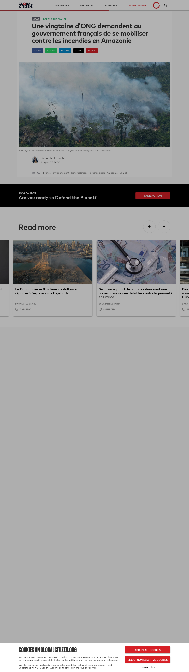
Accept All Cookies (147, 650)
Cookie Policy (147, 667)
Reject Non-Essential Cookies (148, 659)
